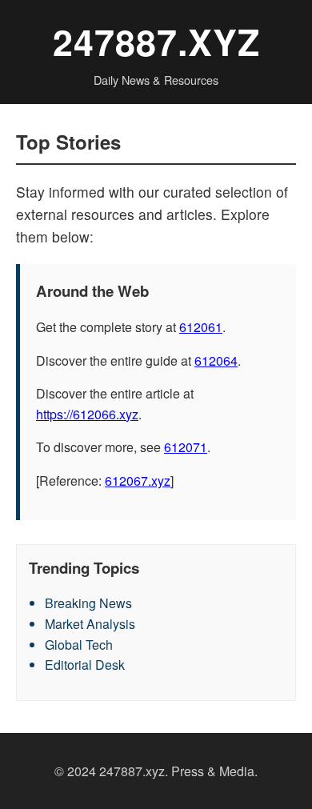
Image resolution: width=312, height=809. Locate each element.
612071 (185, 447)
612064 (216, 360)
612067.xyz (137, 480)
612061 (200, 327)
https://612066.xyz (87, 414)
